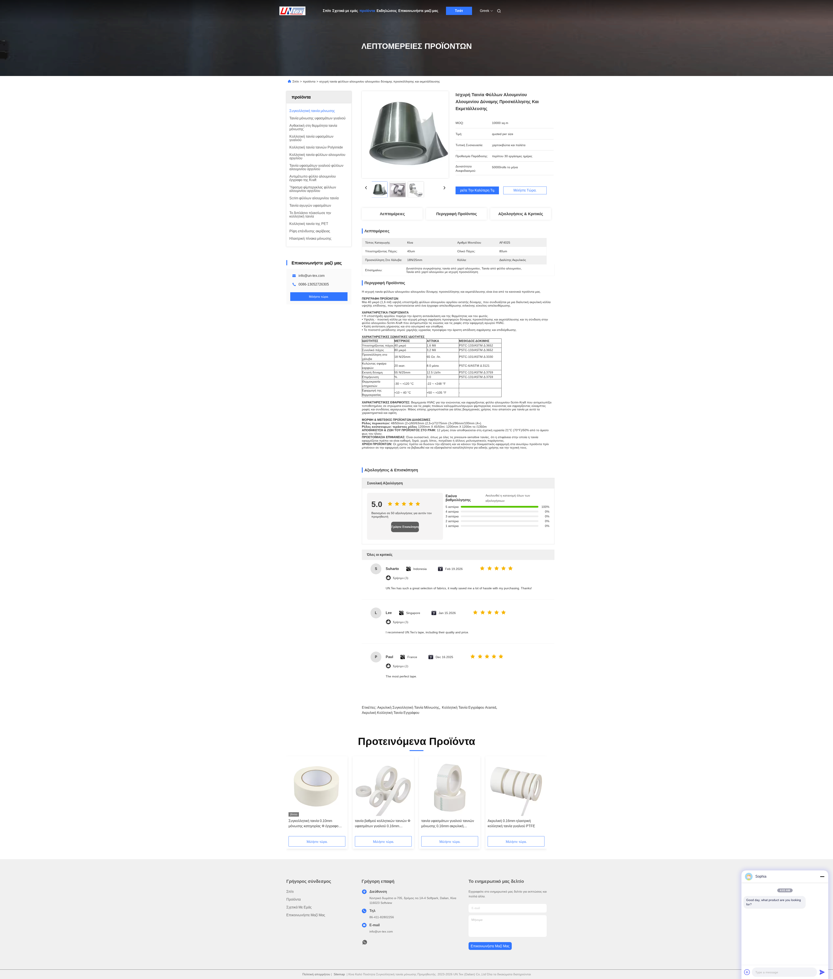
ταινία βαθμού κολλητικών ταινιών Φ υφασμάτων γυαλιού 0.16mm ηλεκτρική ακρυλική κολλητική (382, 824)
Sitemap (339, 974)
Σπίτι (327, 11)
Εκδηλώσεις (387, 11)
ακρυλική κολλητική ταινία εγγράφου (390, 713)
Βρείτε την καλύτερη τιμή (477, 190)
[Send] (822, 972)
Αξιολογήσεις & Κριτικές (520, 214)
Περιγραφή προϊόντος (456, 214)
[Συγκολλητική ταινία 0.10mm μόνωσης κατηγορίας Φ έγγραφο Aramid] (317, 787)
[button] (294, 798)
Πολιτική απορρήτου (316, 974)
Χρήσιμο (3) (400, 578)
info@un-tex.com (311, 275)
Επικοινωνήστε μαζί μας (418, 11)
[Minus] (822, 876)
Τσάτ (459, 11)
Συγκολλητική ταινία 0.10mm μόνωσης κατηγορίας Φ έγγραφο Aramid (313, 824)
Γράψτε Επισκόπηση (405, 526)
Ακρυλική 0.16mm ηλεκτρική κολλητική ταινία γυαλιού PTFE (511, 823)
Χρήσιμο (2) (400, 666)
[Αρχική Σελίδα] (292, 10)
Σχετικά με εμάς (345, 11)
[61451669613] (365, 943)
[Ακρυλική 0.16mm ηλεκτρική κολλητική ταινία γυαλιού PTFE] (516, 787)
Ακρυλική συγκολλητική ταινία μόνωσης (408, 707)
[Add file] (747, 972)
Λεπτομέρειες (392, 214)
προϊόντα (367, 11)
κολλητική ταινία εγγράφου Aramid (469, 707)
